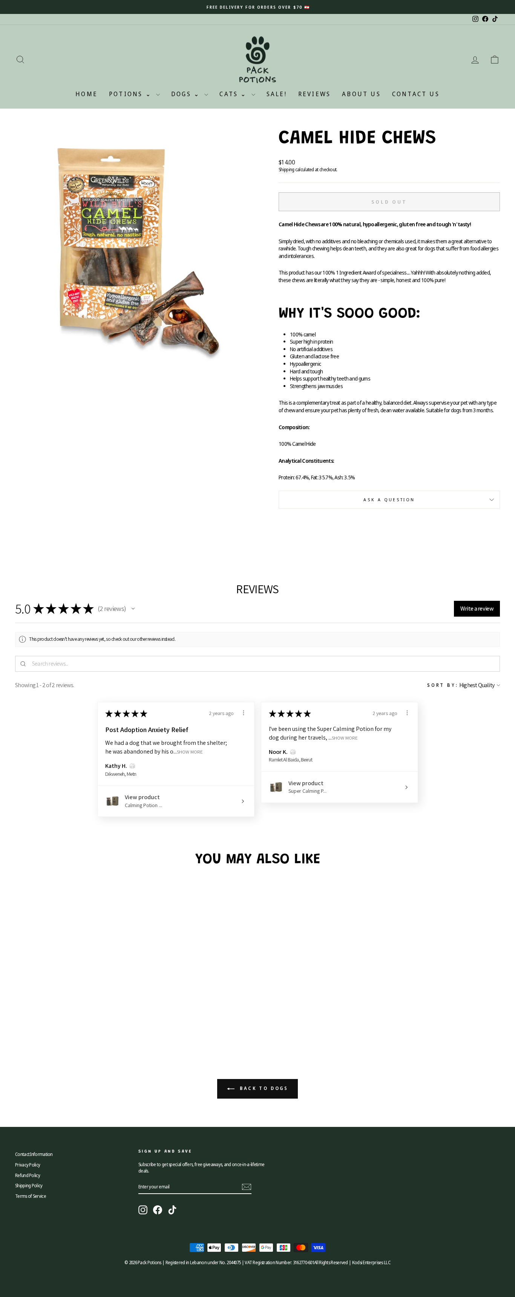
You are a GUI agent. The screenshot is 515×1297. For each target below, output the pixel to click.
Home (86, 94)
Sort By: (442, 685)
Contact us (416, 94)
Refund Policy (27, 1175)
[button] (133, 608)
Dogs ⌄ (186, 94)
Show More (190, 751)
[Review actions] (243, 713)
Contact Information (34, 1154)
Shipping (286, 169)
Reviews (314, 94)
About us (361, 94)
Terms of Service (30, 1196)
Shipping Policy (29, 1185)
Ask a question (389, 499)
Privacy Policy (27, 1165)
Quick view (73, 993)
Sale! (277, 94)
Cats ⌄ (234, 94)
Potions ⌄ (131, 94)
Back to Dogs (263, 1088)
